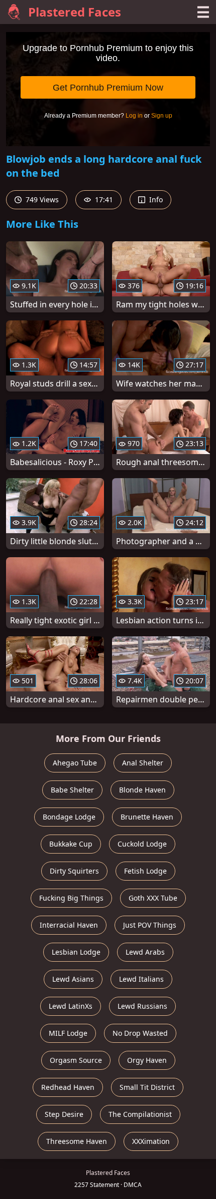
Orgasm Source (76, 1060)
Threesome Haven (76, 1141)
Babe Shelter (72, 789)
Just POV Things (149, 925)
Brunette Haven (147, 817)
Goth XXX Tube (153, 898)
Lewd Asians (73, 979)
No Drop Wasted (140, 1033)
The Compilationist (140, 1114)
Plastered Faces (74, 12)
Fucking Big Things (71, 898)
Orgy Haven (147, 1060)
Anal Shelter (142, 762)
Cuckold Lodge (142, 844)
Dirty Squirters (74, 871)
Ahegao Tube (75, 762)
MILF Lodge (68, 1033)
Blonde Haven (142, 789)
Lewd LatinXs (70, 1006)
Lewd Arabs (145, 952)
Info (155, 199)
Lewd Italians (141, 979)
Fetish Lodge (145, 871)
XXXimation (151, 1141)
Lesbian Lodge (76, 952)
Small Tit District (147, 1087)
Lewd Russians (142, 1006)
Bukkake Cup (70, 844)
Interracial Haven (69, 925)
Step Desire (64, 1114)
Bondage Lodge (69, 817)
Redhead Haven (67, 1087)
